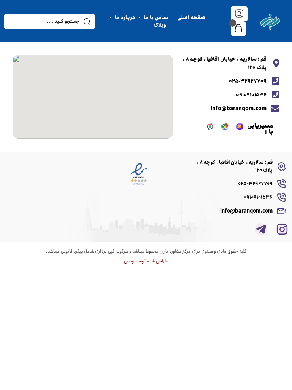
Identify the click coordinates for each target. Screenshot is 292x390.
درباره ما (125, 17)
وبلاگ (160, 25)
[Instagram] (282, 229)
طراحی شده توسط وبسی (146, 261)
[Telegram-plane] (261, 229)
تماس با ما (156, 17)
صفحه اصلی (191, 17)
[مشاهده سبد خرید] (238, 29)
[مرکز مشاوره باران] (270, 21)
